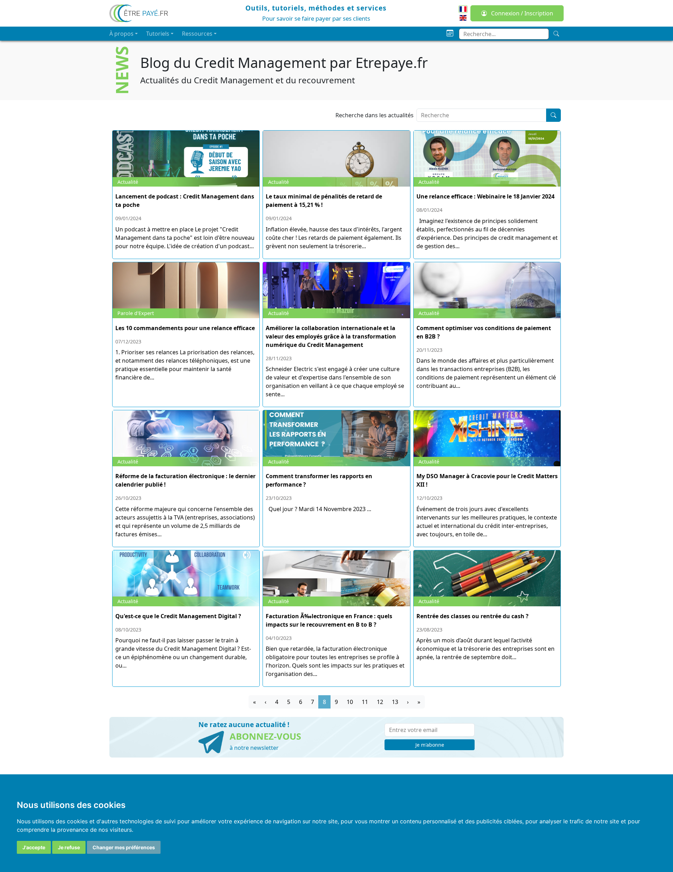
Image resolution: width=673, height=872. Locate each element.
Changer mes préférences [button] (124, 847)
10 (350, 702)
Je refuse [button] (69, 847)
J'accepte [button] (33, 847)
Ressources (197, 33)
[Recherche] (556, 33)
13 (395, 702)
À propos (121, 33)
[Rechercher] (553, 115)
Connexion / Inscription (521, 13)
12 (380, 702)
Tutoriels (157, 33)
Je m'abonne (429, 744)
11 (365, 702)
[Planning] (450, 33)
